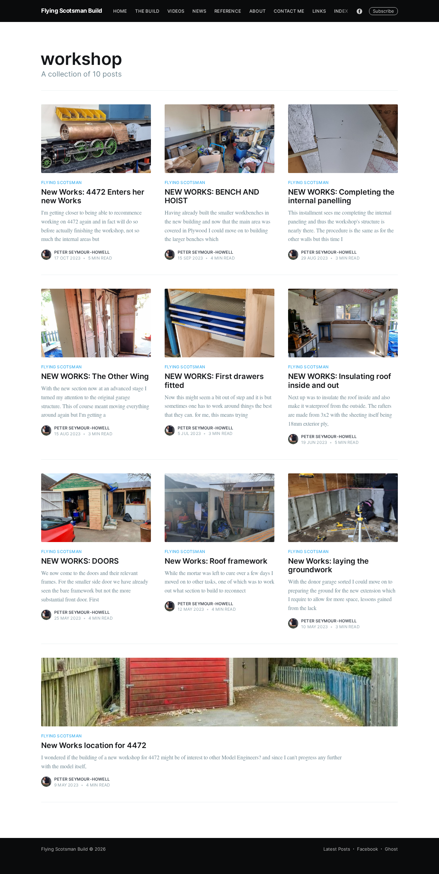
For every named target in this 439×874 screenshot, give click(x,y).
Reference (227, 11)
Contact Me (289, 11)
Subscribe (383, 11)
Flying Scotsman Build (71, 10)
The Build (147, 11)
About (257, 11)
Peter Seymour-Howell (82, 252)
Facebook (367, 849)
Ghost (391, 849)
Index (341, 11)
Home (120, 11)
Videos (175, 11)
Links (319, 11)
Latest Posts (336, 849)
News (199, 11)
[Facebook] (359, 11)
